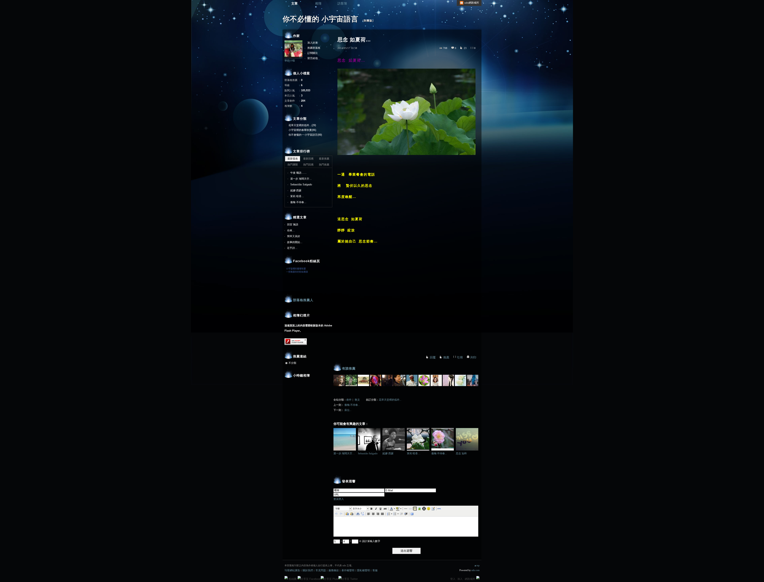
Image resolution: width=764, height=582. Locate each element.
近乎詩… (292, 247)
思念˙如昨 (461, 453)
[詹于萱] (436, 380)
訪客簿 (342, 3)
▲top (476, 565)
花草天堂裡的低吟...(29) (302, 125)
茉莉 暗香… (413, 453)
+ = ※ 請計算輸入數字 (360, 541)
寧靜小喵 (290, 60)
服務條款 (333, 570)
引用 (460, 357)
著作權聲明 (347, 570)
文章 (294, 3)
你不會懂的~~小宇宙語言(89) (305, 134)
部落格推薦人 (303, 300)
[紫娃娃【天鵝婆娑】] (448, 380)
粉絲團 (292, 578)
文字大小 (357, 508)
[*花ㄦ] (424, 380)
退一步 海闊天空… (344, 453)
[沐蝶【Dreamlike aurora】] (472, 380)
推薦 (446, 357)
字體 (337, 508)
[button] (343, 508)
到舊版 (368, 20)
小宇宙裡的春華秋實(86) (302, 129)
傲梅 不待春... (352, 404)
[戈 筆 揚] (375, 380)
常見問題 (321, 570)
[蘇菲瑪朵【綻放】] (460, 380)
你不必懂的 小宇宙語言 (320, 19)
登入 (452, 578)
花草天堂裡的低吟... (390, 399)
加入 (460, 578)
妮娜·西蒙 (388, 453)
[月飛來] (399, 380)
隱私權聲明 (363, 570)
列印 (473, 357)
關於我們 (308, 570)
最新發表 (292, 158)
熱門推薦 (324, 164)
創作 (349, 399)
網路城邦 (470, 578)
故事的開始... (294, 242)
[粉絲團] (286, 577)
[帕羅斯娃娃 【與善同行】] (339, 380)
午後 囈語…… (298, 172)
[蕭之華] (351, 380)
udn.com (475, 570)
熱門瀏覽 (292, 164)
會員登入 (338, 498)
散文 (357, 399)
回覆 (433, 357)
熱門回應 (308, 164)
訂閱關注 (312, 53)
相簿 (318, 3)
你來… (291, 230)
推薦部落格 (313, 47)
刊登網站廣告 (292, 570)
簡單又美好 (293, 236)
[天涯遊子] (363, 380)
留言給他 (312, 58)
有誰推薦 (349, 368)
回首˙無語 (292, 224)
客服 (375, 570)
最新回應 (308, 158)
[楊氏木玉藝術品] (412, 380)
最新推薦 (324, 158)
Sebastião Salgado (368, 453)
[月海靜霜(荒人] (387, 380)
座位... (347, 410)
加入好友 (312, 42)
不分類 (292, 362)
